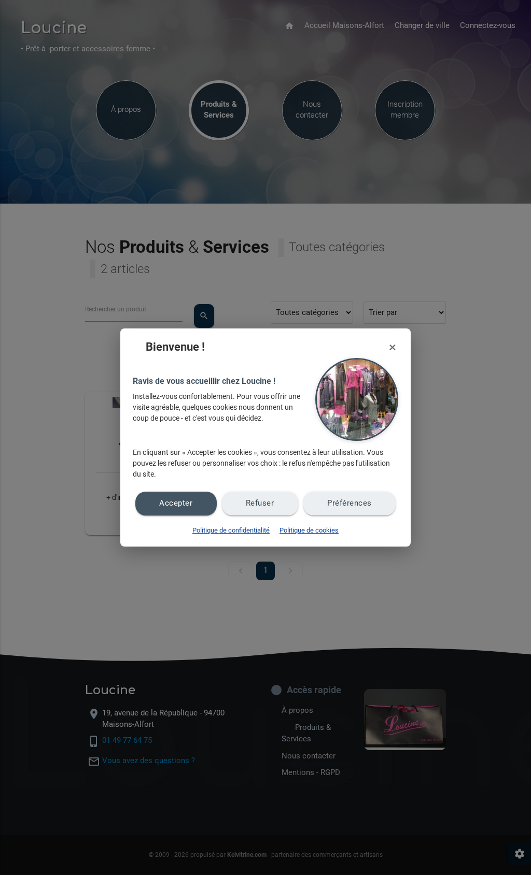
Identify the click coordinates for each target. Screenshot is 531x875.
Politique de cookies (309, 530)
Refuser (260, 503)
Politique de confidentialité (231, 530)
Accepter (175, 503)
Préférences (349, 503)
